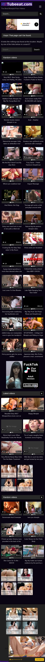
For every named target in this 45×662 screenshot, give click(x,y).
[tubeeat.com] (18, 4)
